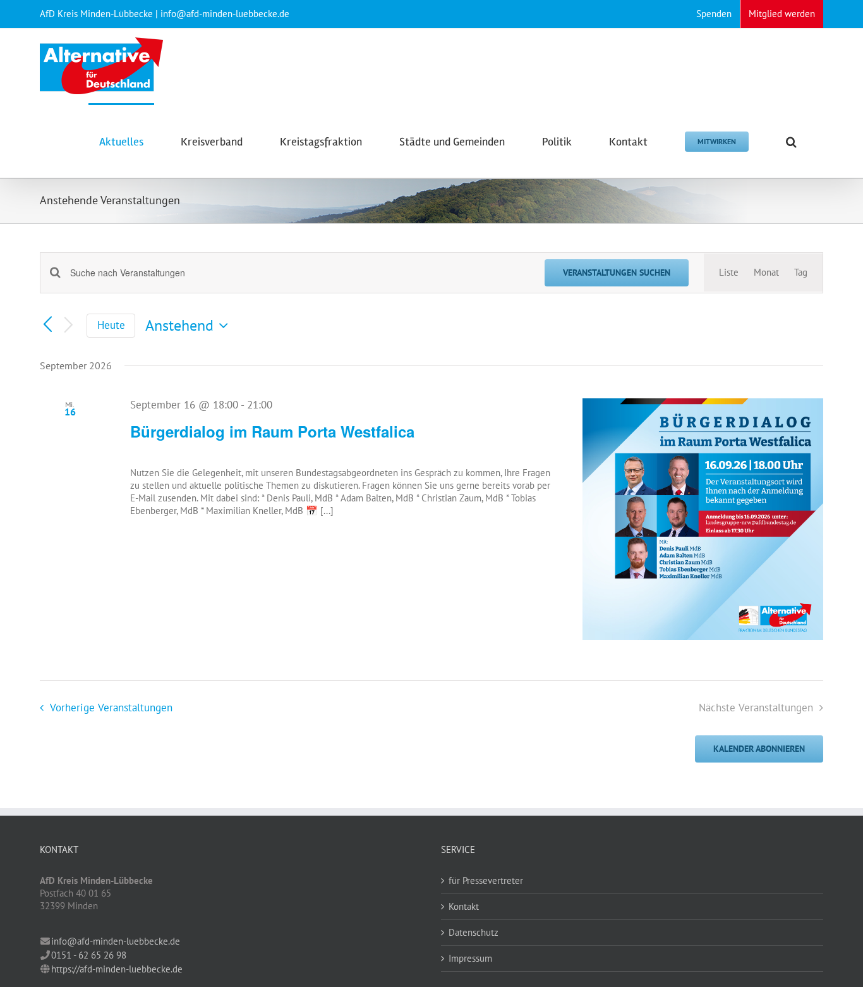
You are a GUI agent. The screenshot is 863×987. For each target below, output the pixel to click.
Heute (111, 325)
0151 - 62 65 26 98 (88, 955)
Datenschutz (473, 932)
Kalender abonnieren (759, 749)
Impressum (470, 958)
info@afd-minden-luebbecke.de (115, 941)
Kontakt (464, 906)
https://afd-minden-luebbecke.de (117, 969)
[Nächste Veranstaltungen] (68, 326)
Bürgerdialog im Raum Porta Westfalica (272, 431)
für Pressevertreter (486, 880)
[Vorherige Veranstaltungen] (47, 325)
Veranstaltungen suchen (616, 272)
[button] (791, 140)
